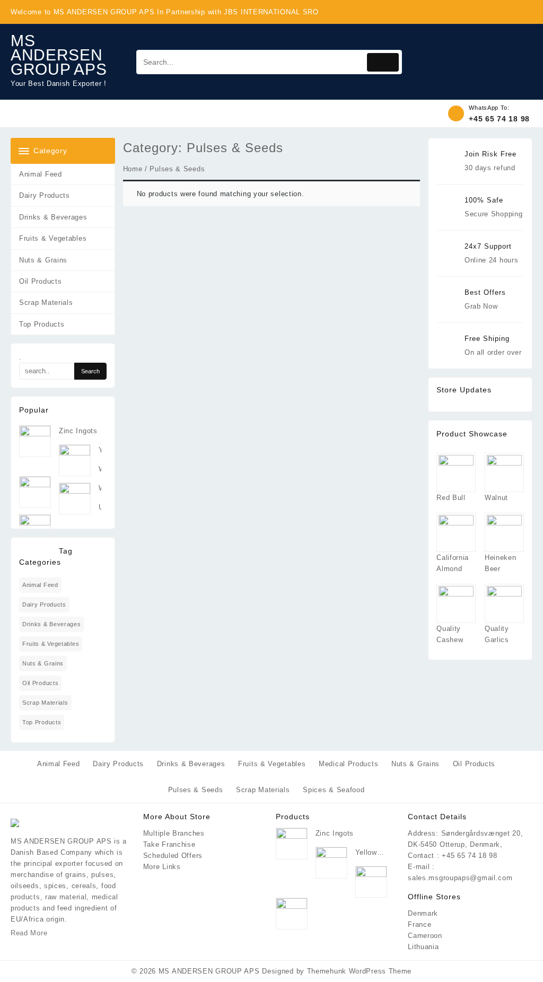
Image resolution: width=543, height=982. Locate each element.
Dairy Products (44, 195)
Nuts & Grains (43, 260)
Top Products (41, 324)
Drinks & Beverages (53, 217)
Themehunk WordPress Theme (359, 971)
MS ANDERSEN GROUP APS (59, 55)
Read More (29, 933)
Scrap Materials (46, 302)
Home (133, 169)
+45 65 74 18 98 (499, 119)
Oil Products (40, 281)
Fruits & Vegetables (52, 238)
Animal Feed (40, 174)
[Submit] (383, 62)
